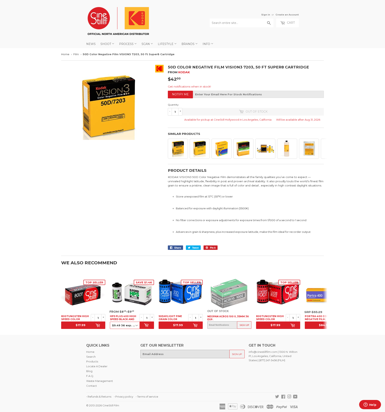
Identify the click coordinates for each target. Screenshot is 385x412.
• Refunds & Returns (98, 396)
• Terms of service (147, 396)
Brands (188, 44)
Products (92, 361)
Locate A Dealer (96, 366)
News (91, 44)
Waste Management (99, 380)
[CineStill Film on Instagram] (289, 397)
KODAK (184, 72)
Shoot (106, 44)
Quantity (173, 104)
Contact (91, 385)
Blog (89, 371)
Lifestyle (166, 44)
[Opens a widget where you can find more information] (370, 405)
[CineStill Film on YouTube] (295, 397)
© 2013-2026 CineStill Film (102, 405)
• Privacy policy (123, 396)
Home (65, 54)
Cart (290, 22)
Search (91, 356)
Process (126, 44)
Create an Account (287, 14)
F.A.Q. (90, 375)
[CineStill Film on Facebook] (283, 397)
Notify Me (180, 94)
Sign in (265, 14)
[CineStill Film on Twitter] (277, 397)
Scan (146, 44)
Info (207, 44)
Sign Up (244, 325)
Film (76, 54)
